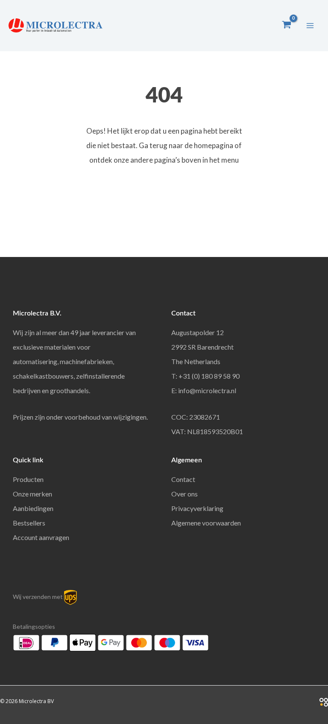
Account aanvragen (41, 537)
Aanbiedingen (33, 508)
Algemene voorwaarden (206, 523)
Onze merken (32, 494)
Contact (183, 479)
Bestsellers (29, 523)
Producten (28, 479)
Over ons (184, 494)
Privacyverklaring (197, 508)
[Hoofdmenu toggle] (310, 25)
